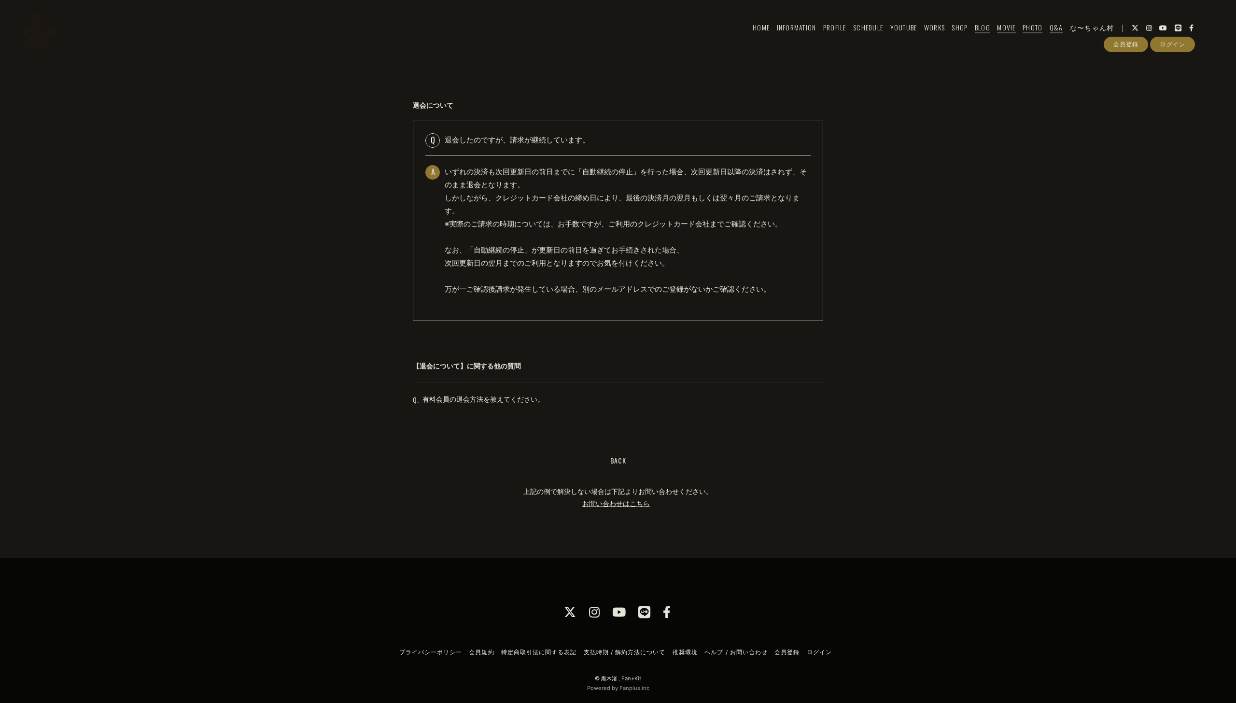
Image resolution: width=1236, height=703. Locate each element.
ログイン (1172, 44)
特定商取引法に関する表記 (538, 652)
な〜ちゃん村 (1092, 27)
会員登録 (1125, 44)
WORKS (934, 27)
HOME (761, 27)
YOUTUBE (903, 27)
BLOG (982, 27)
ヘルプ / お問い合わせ (735, 652)
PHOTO (1032, 27)
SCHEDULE (868, 27)
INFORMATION (796, 27)
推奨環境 (685, 652)
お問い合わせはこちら (616, 503)
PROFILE (834, 27)
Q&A (1056, 27)
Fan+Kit (631, 678)
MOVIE (1006, 27)
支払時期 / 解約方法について (625, 652)
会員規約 (481, 652)
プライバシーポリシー (430, 652)
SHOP (960, 27)
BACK (618, 460)
